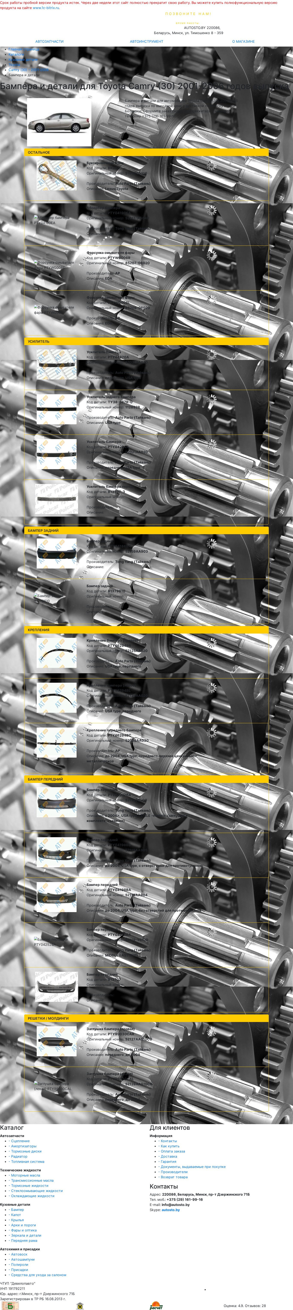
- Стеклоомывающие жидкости (36, 1191)
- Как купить (169, 1146)
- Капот (15, 1215)
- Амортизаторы (22, 1146)
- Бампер (16, 1209)
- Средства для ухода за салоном (37, 1275)
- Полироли (18, 1264)
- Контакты (167, 1141)
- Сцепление (19, 1141)
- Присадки (18, 1270)
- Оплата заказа (171, 1151)
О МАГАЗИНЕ (243, 41)
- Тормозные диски (25, 1151)
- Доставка (167, 1156)
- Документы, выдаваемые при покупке (192, 1166)
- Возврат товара (173, 1177)
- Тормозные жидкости (28, 1185)
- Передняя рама (23, 1240)
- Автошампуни (22, 1259)
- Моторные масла (24, 1175)
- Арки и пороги (22, 1225)
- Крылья (16, 1220)
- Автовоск (18, 1254)
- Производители (173, 1172)
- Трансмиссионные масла (31, 1180)
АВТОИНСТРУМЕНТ (146, 41)
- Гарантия (167, 1161)
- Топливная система (26, 1161)
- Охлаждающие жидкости (31, 1196)
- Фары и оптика (23, 1230)
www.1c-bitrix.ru (46, 8)
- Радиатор (18, 1156)
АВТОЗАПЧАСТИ (49, 41)
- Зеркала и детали (25, 1235)
